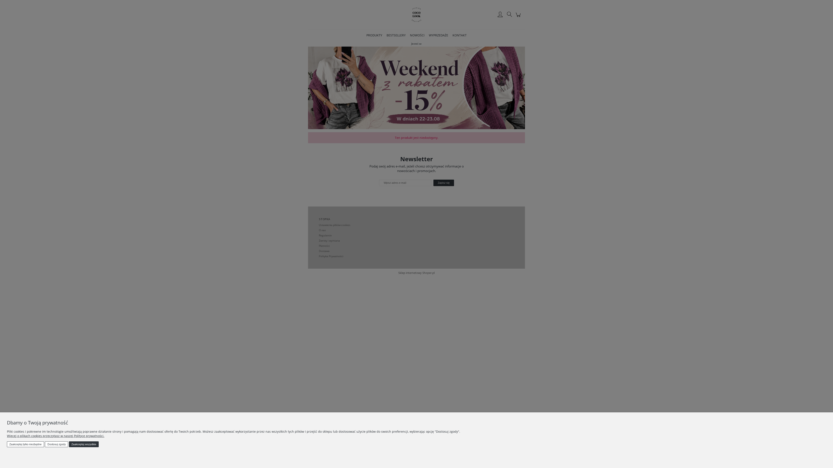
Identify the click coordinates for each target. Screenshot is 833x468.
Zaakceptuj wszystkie (83, 444)
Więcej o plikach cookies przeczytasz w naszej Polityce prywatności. (55, 436)
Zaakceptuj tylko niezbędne (25, 444)
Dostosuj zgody (57, 444)
